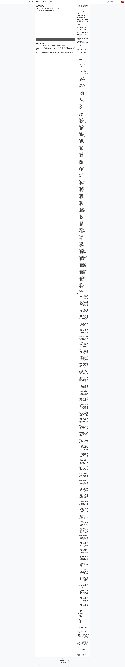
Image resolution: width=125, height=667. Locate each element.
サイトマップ (69, 660)
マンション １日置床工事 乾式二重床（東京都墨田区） (84, 543)
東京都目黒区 (81, 218)
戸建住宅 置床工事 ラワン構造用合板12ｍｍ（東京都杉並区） (83, 377)
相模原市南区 (81, 246)
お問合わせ (52, 1)
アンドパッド (54, 47)
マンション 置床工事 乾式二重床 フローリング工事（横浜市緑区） (83, 456)
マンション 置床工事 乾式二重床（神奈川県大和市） (83, 307)
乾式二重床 (54, 45)
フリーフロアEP (81, 94)
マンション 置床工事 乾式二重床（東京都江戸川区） (83, 486)
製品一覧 (42, 1)
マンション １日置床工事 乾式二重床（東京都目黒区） (84, 547)
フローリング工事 (82, 97)
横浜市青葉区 (81, 243)
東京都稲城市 (81, 219)
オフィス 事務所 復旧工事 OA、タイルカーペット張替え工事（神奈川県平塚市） (83, 412)
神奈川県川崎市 (81, 251)
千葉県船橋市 (81, 135)
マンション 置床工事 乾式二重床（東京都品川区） (48, 8)
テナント (80, 80)
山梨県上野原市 (81, 167)
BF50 (80, 56)
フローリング (81, 95)
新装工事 (80, 178)
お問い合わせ (81, 651)
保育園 (80, 111)
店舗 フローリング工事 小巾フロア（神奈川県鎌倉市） (83, 336)
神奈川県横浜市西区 (82, 269)
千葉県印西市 (81, 123)
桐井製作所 (73, 48)
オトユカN (80, 65)
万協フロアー (51, 48)
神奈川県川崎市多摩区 (83, 253)
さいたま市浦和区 (82, 70)
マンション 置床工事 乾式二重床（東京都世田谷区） (83, 344)
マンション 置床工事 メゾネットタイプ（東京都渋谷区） (83, 348)
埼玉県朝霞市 (81, 149)
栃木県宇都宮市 (81, 229)
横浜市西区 (81, 242)
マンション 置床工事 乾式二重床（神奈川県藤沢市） (83, 330)
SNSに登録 (67, 666)
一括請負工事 (81, 104)
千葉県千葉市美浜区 (82, 122)
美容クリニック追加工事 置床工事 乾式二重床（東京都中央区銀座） (83, 529)
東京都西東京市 (81, 224)
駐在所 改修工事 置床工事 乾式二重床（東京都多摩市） (83, 469)
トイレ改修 (81, 81)
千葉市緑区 (81, 114)
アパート (80, 61)
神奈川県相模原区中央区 (83, 273)
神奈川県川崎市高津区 (83, 256)
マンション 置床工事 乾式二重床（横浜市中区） (46, 52)
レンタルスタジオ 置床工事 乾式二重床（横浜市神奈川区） (83, 556)
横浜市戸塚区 (81, 232)
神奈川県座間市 (81, 259)
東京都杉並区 (81, 205)
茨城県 (80, 620)
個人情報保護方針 (62, 660)
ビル (79, 87)
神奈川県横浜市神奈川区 (83, 266)
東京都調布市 (81, 225)
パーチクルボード (82, 83)
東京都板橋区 (81, 209)
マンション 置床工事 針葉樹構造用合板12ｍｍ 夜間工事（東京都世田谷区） (83, 511)
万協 (48, 48)
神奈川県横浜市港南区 (83, 265)
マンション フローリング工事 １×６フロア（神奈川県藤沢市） (84, 327)
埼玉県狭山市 (81, 152)
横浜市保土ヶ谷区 (82, 231)
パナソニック (81, 86)
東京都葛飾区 (81, 223)
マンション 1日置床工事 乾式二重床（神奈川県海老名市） (83, 441)
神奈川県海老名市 (82, 272)
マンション (49, 45)
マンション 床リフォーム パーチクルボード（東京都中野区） (84, 438)
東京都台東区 (81, 190)
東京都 (80, 615)
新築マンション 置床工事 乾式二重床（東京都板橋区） (84, 473)
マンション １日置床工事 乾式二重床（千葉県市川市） (84, 460)
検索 (123, 1)
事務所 (80, 108)
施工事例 (33, 1)
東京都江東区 (81, 214)
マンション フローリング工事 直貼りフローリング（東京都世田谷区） (83, 517)
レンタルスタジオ (82, 102)
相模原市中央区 (81, 245)
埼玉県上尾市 (81, 139)
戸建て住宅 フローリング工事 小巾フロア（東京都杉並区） (83, 391)
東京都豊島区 (81, 226)
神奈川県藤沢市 (81, 278)
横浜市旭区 (81, 233)
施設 (79, 180)
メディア (55, 660)
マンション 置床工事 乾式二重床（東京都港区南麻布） (83, 559)
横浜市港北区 (81, 237)
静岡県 (80, 625)
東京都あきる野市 (82, 181)
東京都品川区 (59, 45)
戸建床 (69, 48)
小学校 (80, 164)
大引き (66, 48)
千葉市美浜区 (81, 115)
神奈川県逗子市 (81, 279)
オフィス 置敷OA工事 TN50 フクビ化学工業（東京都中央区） (84, 313)
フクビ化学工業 (44, 45)
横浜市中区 (81, 230)
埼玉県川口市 (81, 143)
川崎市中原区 (81, 168)
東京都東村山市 (81, 208)
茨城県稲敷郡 (81, 288)
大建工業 (80, 160)
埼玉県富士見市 (81, 142)
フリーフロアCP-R (82, 93)
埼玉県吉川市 (81, 141)
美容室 (80, 284)
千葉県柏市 (81, 128)
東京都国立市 (81, 194)
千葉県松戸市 (81, 127)
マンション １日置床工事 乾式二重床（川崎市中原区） (84, 497)
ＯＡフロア (81, 58)
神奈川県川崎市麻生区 (83, 257)
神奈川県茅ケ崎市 (82, 277)
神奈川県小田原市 (82, 250)
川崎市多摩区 (81, 169)
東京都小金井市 (81, 200)
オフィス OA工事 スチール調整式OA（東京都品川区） (83, 415)
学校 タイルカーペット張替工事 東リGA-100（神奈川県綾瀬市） (83, 371)
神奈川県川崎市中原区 (83, 252)
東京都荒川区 (81, 222)
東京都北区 (81, 188)
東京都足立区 (81, 228)
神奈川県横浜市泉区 (82, 263)
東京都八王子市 (81, 187)
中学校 (80, 106)
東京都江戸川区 (81, 212)
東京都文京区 (81, 202)
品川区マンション (57, 48)
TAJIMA (80, 59)
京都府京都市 (81, 109)
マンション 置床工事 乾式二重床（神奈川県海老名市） (83, 430)
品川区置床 (63, 48)
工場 (79, 175)
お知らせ (29, 1)
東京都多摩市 (81, 196)
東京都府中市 (81, 201)
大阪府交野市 (81, 161)
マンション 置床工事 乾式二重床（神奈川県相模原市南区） (83, 365)
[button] (55, 39)
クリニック (81, 67)
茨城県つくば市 (81, 285)
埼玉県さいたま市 (82, 136)
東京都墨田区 (81, 195)
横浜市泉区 (81, 236)
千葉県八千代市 (81, 120)
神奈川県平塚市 (81, 258)
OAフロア (80, 57)
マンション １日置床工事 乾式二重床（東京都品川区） (84, 400)
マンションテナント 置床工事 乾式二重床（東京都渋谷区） (83, 501)
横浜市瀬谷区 (81, 239)
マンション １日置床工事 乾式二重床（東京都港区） (65, 52)
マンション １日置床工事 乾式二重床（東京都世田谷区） (84, 605)
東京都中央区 (81, 184)
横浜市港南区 (81, 238)
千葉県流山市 (81, 129)
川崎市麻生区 (81, 174)
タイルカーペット (82, 79)
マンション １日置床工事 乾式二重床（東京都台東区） (84, 383)
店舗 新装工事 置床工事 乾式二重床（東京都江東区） (84, 321)
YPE (51, 47)
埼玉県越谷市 (81, 156)
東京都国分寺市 (81, 193)
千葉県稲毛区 (81, 133)
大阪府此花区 (81, 163)
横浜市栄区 (81, 235)
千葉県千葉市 (81, 121)
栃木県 (80, 622)
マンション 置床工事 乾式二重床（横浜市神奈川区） (83, 296)
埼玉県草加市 (81, 154)
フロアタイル (81, 98)
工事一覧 (37, 1)
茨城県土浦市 (81, 287)
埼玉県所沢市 (81, 147)
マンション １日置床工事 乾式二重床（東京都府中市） (84, 394)
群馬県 (80, 621)
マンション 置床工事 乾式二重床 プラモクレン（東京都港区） (83, 565)
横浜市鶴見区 (81, 244)
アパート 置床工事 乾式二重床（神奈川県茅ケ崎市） (83, 602)
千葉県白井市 (81, 132)
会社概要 (46, 1)
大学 (79, 159)
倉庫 (79, 112)
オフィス (80, 66)
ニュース (80, 610)
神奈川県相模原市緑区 (83, 276)
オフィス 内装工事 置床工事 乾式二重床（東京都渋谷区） (83, 404)
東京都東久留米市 (82, 207)
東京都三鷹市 (81, 182)
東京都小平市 (81, 198)
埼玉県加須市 (81, 140)
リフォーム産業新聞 (43, 48)
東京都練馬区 (81, 221)
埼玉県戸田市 (81, 146)
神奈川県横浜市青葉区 (83, 270)
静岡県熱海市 (81, 291)
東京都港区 (81, 216)
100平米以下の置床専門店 (43, 47)
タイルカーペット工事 (83, 52)
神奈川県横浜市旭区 (82, 262)
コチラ (85, 45)
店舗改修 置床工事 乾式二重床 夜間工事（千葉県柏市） (83, 476)
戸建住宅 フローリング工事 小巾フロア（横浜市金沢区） (83, 466)
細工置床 (80, 283)
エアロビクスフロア (82, 64)
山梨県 (80, 623)
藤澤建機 (80, 290)
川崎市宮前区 (81, 170)
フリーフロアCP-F (82, 92)
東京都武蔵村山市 (82, 210)
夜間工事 (80, 157)
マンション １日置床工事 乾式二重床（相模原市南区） (84, 575)
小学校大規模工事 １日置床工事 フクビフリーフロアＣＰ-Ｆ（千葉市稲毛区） (83, 578)
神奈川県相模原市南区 (83, 274)
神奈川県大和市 (81, 249)
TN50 (80, 60)
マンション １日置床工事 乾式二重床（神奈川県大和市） (84, 582)
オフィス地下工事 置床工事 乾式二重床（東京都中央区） (83, 525)
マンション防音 (66, 47)
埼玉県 (80, 619)
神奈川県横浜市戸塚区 (83, 260)
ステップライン (81, 77)
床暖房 (80, 176)
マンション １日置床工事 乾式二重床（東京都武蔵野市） (84, 451)
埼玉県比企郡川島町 (82, 150)
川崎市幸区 (81, 173)
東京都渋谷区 (81, 215)
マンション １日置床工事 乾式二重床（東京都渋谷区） (84, 492)
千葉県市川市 (81, 125)
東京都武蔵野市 (81, 211)
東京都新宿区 (81, 203)
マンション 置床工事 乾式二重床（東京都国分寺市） (83, 419)
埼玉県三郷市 (81, 138)
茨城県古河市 (81, 286)
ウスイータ (81, 63)
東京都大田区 (81, 197)
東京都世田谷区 (81, 183)
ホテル (80, 99)
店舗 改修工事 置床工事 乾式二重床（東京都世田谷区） (84, 447)
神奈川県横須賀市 (82, 271)
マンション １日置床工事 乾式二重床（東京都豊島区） (84, 535)
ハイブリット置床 (82, 85)
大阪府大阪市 (81, 162)
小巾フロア (81, 166)
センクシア (81, 78)
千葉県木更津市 (81, 126)
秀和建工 (63, 45)
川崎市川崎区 (81, 171)
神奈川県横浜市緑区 (82, 267)
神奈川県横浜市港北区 (83, 264)
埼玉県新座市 (81, 148)
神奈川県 (80, 616)
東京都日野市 (81, 204)
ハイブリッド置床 (82, 84)
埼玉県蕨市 (81, 155)
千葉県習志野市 (81, 134)
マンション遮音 (60, 47)
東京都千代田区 (81, 189)
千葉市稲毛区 (81, 113)
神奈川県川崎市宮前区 (83, 255)
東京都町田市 (81, 217)
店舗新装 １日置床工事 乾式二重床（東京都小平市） (83, 480)
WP (49, 47)
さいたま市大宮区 (82, 68)
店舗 (79, 177)
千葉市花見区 (81, 116)
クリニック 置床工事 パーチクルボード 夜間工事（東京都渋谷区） (83, 508)
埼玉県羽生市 (81, 153)
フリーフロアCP (81, 91)
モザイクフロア (81, 101)
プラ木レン (81, 90)
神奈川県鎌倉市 (81, 280)
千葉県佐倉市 (81, 119)
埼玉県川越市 (81, 145)
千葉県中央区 (81, 118)
